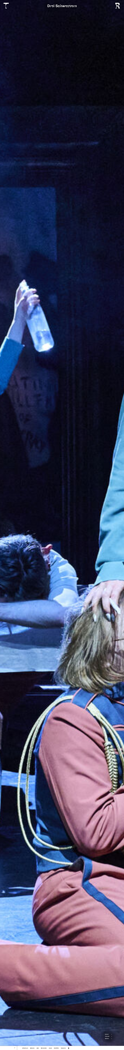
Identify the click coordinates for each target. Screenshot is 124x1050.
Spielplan (25, 1048)
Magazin (63, 1048)
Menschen (44, 1048)
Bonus (107, 1038)
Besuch (32, 1048)
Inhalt (107, 1034)
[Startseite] (5, 6)
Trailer (107, 1036)
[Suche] (14, 1048)
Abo (38, 1048)
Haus (50, 1048)
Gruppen (56, 1048)
